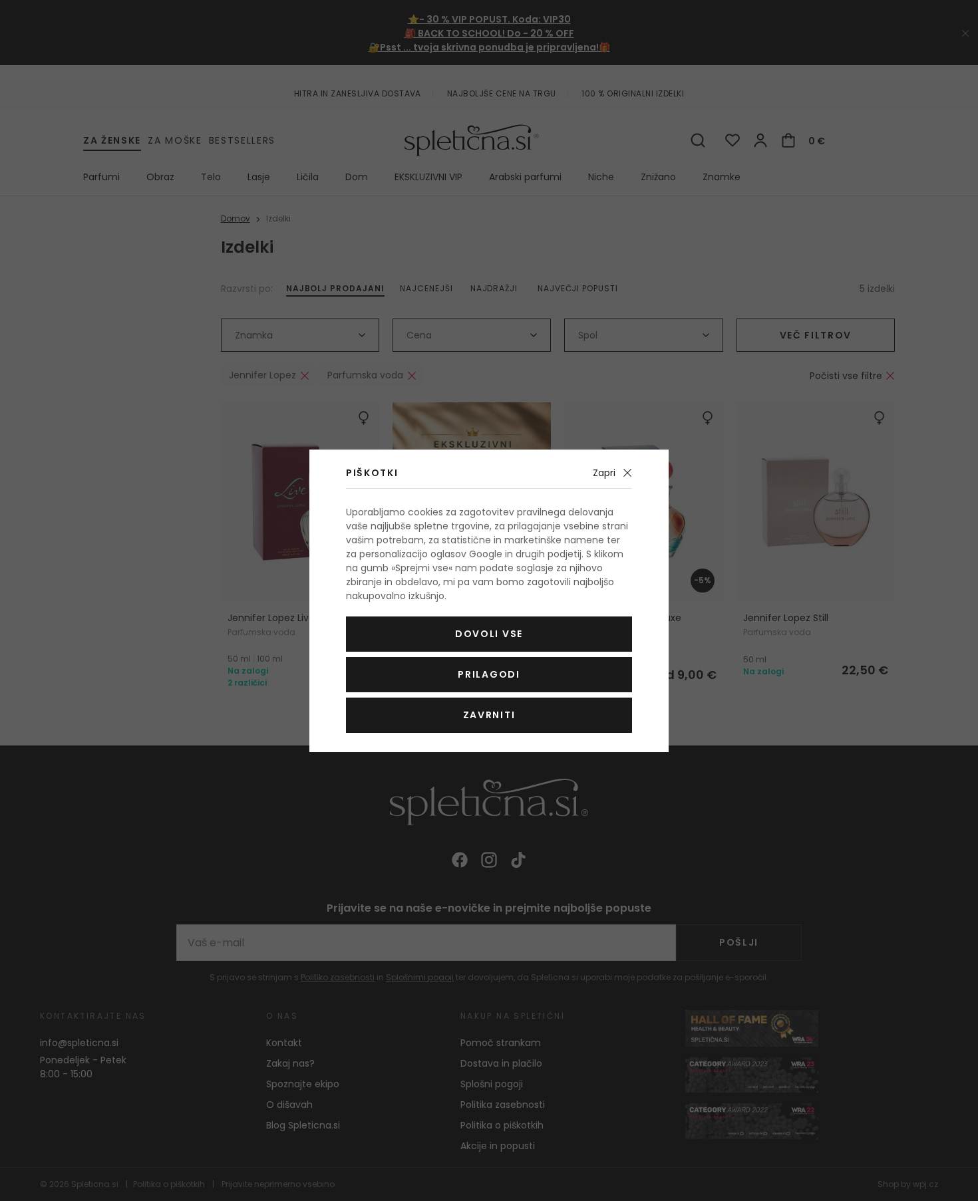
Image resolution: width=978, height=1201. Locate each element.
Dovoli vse (489, 633)
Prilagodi (489, 674)
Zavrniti (489, 715)
